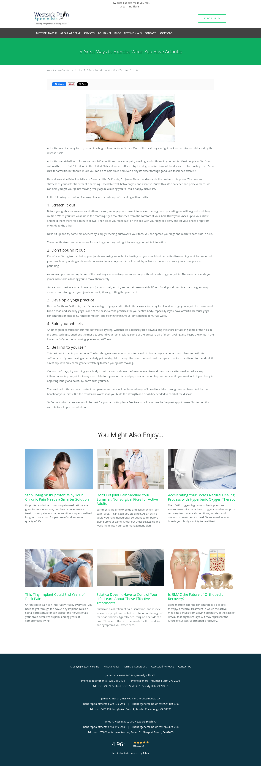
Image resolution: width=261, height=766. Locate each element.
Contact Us (184, 666)
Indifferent (135, 6)
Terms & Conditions (135, 666)
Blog (80, 70)
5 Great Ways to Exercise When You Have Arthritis (112, 70)
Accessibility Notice (162, 666)
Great (123, 6)
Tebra (146, 753)
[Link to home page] (46, 18)
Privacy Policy (111, 666)
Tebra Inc (94, 666)
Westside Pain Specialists (60, 70)
